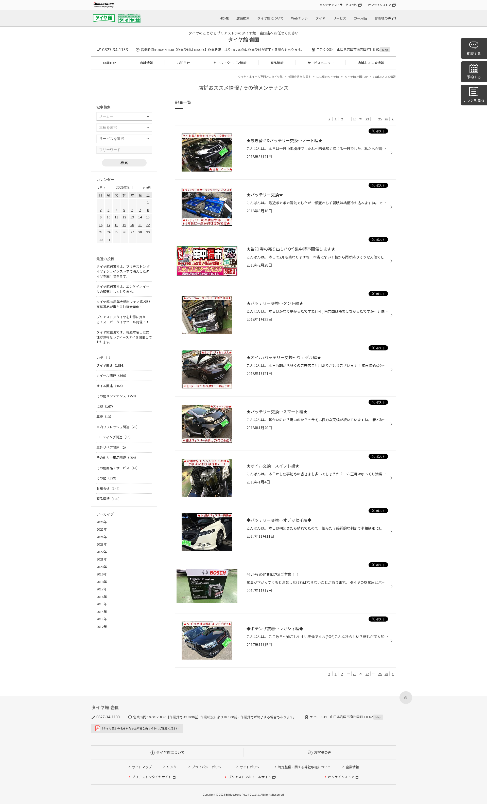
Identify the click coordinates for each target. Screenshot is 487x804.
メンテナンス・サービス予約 (338, 5)
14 (140, 217)
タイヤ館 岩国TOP (356, 76)
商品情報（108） (108, 498)
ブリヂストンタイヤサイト (151, 776)
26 (386, 119)
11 (116, 217)
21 (140, 224)
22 (367, 119)
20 (354, 119)
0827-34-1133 (115, 49)
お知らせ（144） (108, 488)
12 (124, 217)
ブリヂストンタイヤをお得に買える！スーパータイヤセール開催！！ (122, 319)
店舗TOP (109, 62)
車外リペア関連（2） (112, 447)
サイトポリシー (251, 766)
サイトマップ (142, 766)
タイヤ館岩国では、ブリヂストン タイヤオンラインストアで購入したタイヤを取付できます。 (123, 271)
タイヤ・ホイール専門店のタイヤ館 (260, 76)
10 (108, 217)
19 (124, 224)
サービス (339, 18)
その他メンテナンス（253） (117, 396)
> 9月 (147, 187)
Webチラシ (299, 18)
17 (108, 224)
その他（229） (107, 478)
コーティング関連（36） (114, 437)
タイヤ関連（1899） (111, 365)
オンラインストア (379, 5)
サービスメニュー (320, 62)
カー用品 (360, 18)
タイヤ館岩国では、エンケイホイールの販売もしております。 (122, 289)
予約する (474, 76)
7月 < (102, 187)
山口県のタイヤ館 (328, 76)
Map (385, 50)
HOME (224, 18)
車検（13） (104, 416)
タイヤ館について (270, 18)
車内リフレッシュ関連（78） (118, 426)
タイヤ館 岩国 (243, 39)
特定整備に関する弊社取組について (304, 766)
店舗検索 (243, 18)
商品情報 (277, 62)
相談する (474, 53)
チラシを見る (473, 100)
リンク (172, 766)
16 (100, 224)
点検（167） (105, 406)
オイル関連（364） (110, 385)
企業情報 (352, 766)
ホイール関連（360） (112, 375)
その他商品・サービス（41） (118, 467)
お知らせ (183, 62)
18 (116, 224)
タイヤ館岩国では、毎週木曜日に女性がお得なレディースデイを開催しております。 (124, 337)
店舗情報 (146, 62)
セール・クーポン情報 (230, 62)
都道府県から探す (299, 76)
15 (148, 217)
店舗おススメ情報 (371, 62)
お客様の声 (383, 18)
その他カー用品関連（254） (117, 457)
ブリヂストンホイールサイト (249, 776)
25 (380, 119)
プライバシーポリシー (208, 766)
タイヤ (320, 18)
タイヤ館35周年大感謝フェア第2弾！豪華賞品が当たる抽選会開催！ (123, 304)
